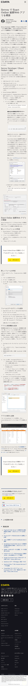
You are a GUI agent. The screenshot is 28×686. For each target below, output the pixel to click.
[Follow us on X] (24, 21)
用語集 (2, 666)
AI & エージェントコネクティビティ (7, 638)
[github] (10, 596)
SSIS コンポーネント (19, 613)
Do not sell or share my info (14, 684)
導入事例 (3, 658)
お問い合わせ (6, 600)
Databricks (17, 658)
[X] (5, 596)
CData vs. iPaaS (4, 643)
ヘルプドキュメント (16, 158)
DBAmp (16, 615)
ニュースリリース (18, 635)
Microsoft (17, 662)
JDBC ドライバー (4, 610)
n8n (15, 664)
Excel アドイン (4, 621)
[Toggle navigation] (25, 2)
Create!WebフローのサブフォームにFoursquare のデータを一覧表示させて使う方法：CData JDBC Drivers (15, 570)
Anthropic (17, 656)
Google (16, 660)
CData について (18, 633)
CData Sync (17, 608)
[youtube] (7, 596)
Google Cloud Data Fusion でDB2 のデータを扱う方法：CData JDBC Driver (15, 558)
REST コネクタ (4, 619)
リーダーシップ (18, 642)
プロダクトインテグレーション (7, 635)
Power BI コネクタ (4, 623)
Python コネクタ (4, 615)
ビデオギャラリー (4, 669)
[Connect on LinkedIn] (26, 21)
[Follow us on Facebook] (21, 21)
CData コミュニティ (5, 656)
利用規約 (2, 674)
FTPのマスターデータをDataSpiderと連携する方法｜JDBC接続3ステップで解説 (15, 554)
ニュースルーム (18, 637)
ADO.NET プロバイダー (5, 613)
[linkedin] (2, 596)
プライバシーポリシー (11, 674)
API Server (3, 617)
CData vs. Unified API (5, 645)
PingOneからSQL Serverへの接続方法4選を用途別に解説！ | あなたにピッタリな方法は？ (15, 531)
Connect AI (17, 610)
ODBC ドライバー (4, 608)
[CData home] (6, 2)
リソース (2, 662)
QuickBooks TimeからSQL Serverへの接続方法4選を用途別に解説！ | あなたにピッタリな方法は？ (15, 545)
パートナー (3, 641)
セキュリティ (22, 674)
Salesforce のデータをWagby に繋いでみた (15, 562)
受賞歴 (16, 640)
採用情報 (16, 646)
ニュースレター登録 (5, 664)
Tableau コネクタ (4, 625)
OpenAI (16, 666)
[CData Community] (12, 596)
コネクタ (3, 633)
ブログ (2, 660)
